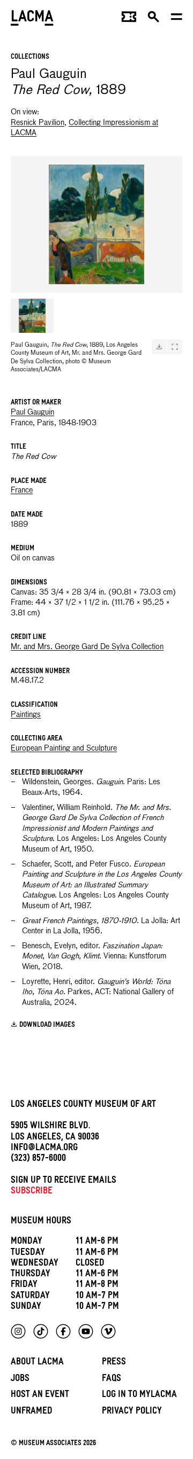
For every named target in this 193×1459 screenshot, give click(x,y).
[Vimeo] (108, 1331)
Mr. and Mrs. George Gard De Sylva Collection (87, 647)
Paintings (26, 715)
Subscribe (32, 1192)
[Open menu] (176, 19)
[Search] (153, 19)
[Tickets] (129, 19)
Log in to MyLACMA (139, 1396)
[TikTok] (40, 1331)
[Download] (159, 346)
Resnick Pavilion (37, 123)
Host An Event (40, 1396)
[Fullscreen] (174, 346)
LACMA (32, 19)
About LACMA (37, 1363)
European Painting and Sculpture (64, 748)
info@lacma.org (44, 1149)
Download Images (47, 1025)
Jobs (20, 1380)
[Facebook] (63, 1331)
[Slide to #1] (32, 316)
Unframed (32, 1412)
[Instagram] (18, 1331)
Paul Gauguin (32, 412)
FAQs (111, 1380)
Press (114, 1363)
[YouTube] (85, 1331)
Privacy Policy (132, 1412)
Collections (30, 57)
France (22, 490)
